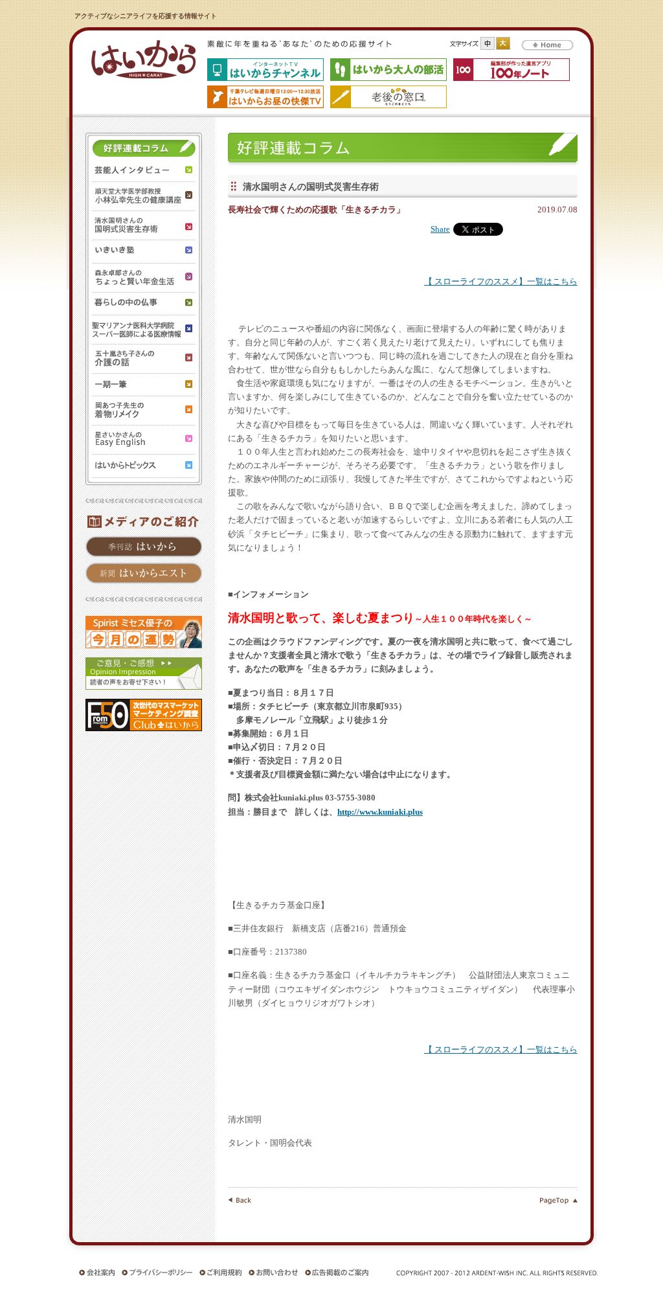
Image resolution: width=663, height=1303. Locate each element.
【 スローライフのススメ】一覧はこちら (501, 281)
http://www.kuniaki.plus (380, 812)
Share (440, 229)
